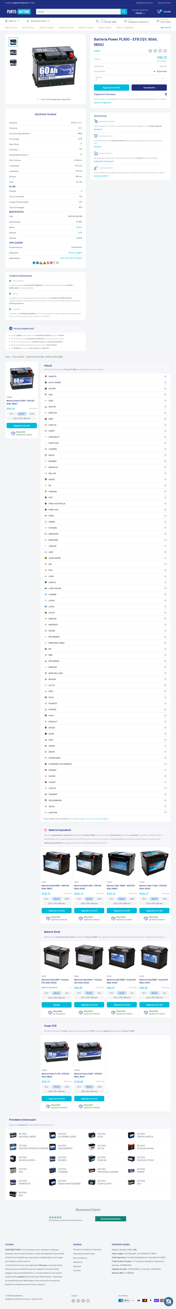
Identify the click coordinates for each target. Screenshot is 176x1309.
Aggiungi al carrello (111, 87)
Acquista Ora (149, 87)
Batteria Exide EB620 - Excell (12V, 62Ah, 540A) (121, 981)
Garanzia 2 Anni (164, 3)
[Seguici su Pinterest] (83, 1301)
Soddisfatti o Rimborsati (104, 161)
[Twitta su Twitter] (160, 51)
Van (71, 258)
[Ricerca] (124, 11)
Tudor (109, 882)
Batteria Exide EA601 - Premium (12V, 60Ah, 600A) (55, 981)
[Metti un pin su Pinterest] (155, 51)
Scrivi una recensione (111, 1218)
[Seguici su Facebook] (73, 1301)
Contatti (77, 1270)
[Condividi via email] (165, 51)
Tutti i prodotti (18, 357)
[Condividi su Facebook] (150, 51)
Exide (44, 882)
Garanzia (97, 147)
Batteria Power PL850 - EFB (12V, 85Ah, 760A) (88, 1075)
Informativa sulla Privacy (84, 1253)
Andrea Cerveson (23, 1299)
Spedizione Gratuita (144, 3)
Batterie (12, 21)
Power (97, 51)
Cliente (139, 13)
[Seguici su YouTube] (88, 1301)
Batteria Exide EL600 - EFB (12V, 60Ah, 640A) (88, 887)
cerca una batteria (94, 818)
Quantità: (99, 77)
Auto (62, 258)
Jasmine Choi (37, 1299)
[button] (168, 1301)
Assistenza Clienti (39, 21)
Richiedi (56, 1005)
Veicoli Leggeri (75, 252)
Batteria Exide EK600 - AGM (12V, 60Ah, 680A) (56, 887)
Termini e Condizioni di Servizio (87, 1249)
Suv (67, 258)
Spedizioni (98, 129)
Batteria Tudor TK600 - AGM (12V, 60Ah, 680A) (121, 887)
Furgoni (78, 258)
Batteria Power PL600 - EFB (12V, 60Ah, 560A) (21, 402)
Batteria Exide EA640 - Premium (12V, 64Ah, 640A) (88, 981)
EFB (80, 232)
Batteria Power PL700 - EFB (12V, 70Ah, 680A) (56, 1075)
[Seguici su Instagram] (78, 1301)
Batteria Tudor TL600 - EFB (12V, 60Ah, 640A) (153, 887)
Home (7, 357)
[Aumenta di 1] (162, 78)
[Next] (169, 99)
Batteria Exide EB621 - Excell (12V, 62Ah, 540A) (153, 981)
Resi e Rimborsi (80, 1258)
